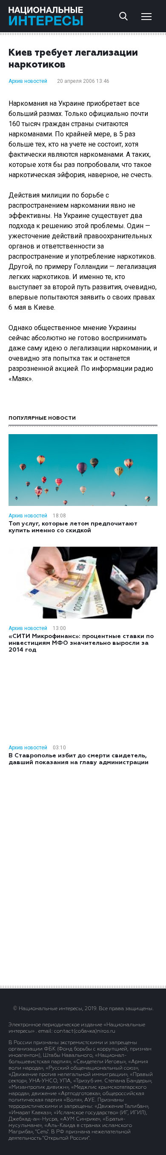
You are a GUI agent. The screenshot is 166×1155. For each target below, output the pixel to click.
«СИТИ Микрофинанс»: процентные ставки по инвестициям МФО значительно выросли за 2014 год (81, 643)
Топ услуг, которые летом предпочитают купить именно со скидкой (73, 527)
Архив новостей (28, 81)
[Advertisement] (83, 875)
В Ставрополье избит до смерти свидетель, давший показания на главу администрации (79, 759)
